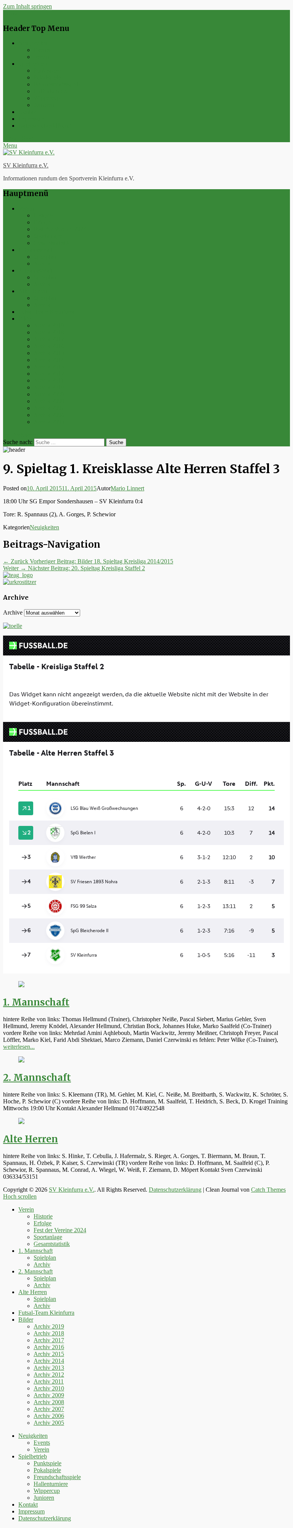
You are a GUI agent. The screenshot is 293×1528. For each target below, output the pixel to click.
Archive (13, 612)
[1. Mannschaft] (21, 985)
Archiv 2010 (49, 387)
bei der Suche (19, 434)
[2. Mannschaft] (21, 1060)
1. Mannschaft (35, 250)
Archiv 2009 (49, 394)
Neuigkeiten (33, 43)
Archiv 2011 (49, 380)
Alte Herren (32, 291)
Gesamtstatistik (52, 243)
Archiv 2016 (49, 346)
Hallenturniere (51, 91)
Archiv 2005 (49, 421)
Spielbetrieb (32, 63)
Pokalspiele (47, 77)
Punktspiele (47, 70)
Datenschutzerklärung (44, 125)
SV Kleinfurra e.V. (25, 165)
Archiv (42, 263)
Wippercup (47, 98)
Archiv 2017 (49, 339)
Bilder (25, 318)
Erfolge (43, 222)
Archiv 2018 (49, 332)
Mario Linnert (127, 488)
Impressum (31, 118)
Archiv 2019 (49, 325)
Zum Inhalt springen (27, 6)
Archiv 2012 (49, 373)
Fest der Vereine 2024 (60, 229)
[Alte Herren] (21, 1122)
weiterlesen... (19, 1046)
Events (42, 50)
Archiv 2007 (49, 408)
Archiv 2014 (49, 360)
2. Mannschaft (35, 270)
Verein (41, 57)
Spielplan (45, 256)
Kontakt (28, 112)
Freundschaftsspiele (57, 84)
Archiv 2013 (49, 366)
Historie (43, 215)
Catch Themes (268, 1189)
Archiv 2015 (49, 353)
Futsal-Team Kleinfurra (46, 311)
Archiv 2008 (49, 401)
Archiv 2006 (49, 415)
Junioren (44, 105)
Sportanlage (48, 236)
